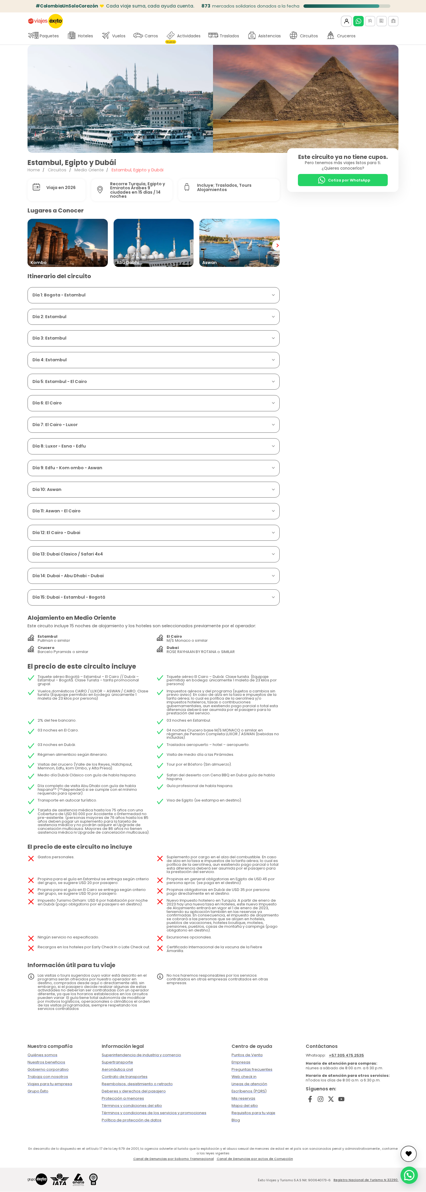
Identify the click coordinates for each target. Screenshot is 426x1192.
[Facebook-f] (310, 1098)
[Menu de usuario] (346, 21)
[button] (36, 98)
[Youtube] (341, 1098)
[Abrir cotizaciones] (408, 1154)
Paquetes (49, 36)
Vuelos (118, 36)
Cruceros (346, 36)
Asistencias (269, 36)
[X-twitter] (331, 1098)
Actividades (183, 37)
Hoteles (85, 36)
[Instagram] (320, 1098)
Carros (151, 36)
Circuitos (309, 36)
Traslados (229, 36)
